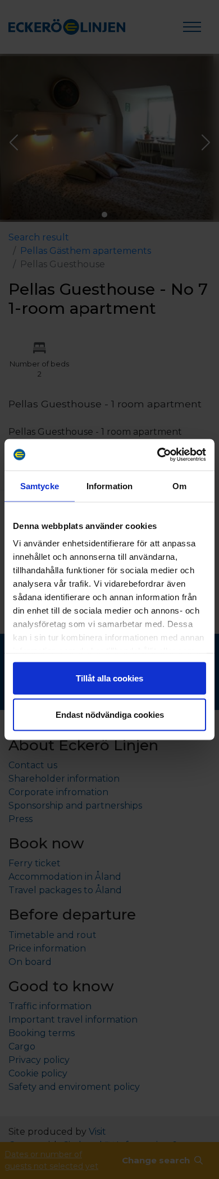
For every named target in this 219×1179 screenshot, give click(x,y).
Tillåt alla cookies (109, 678)
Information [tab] (109, 485)
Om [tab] (179, 485)
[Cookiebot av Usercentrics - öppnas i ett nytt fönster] (157, 455)
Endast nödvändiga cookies (110, 715)
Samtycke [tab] (39, 485)
